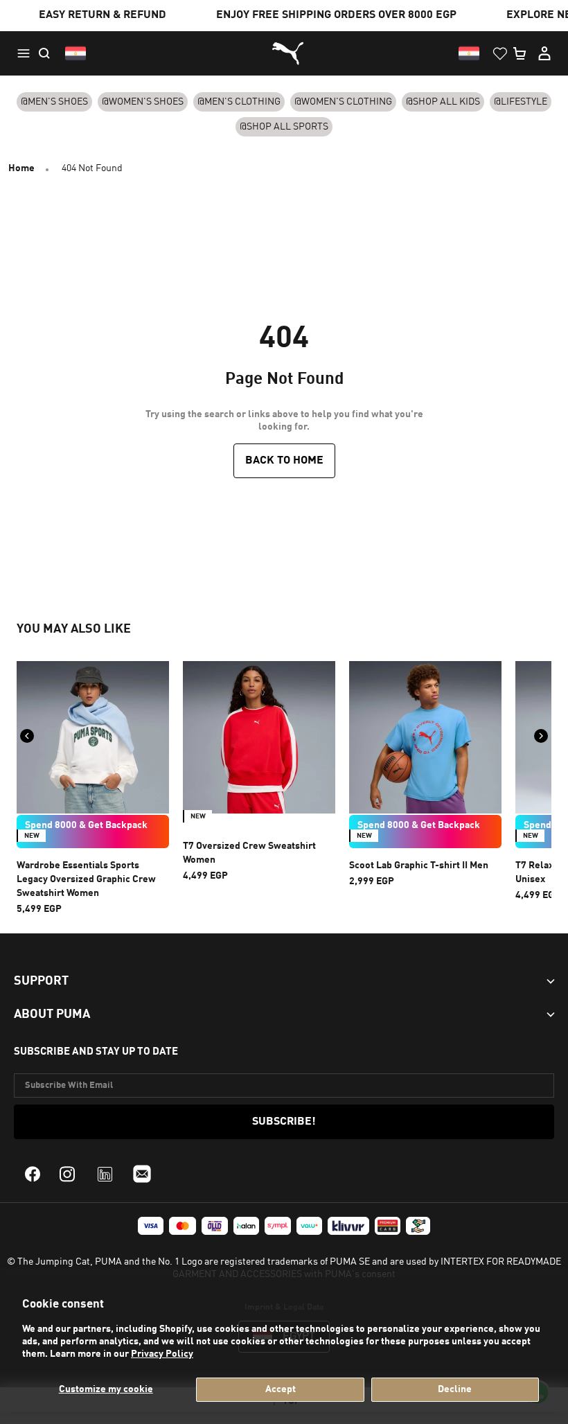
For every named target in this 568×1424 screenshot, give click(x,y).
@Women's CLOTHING (343, 102)
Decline (455, 1389)
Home (21, 168)
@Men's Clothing (239, 102)
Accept (280, 1389)
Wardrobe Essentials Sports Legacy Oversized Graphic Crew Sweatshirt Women (86, 879)
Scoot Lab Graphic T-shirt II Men (418, 865)
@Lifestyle (520, 102)
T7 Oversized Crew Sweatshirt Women (249, 853)
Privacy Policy (162, 1354)
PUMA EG (284, 53)
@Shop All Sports (284, 127)
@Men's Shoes (54, 102)
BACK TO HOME (284, 460)
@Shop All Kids (443, 102)
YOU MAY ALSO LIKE (74, 629)
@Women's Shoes (143, 102)
